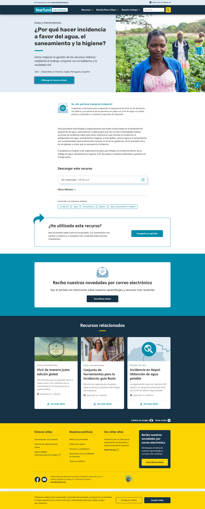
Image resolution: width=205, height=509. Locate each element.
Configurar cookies (129, 500)
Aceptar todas (157, 500)
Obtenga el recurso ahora (54, 80)
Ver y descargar (75, 179)
